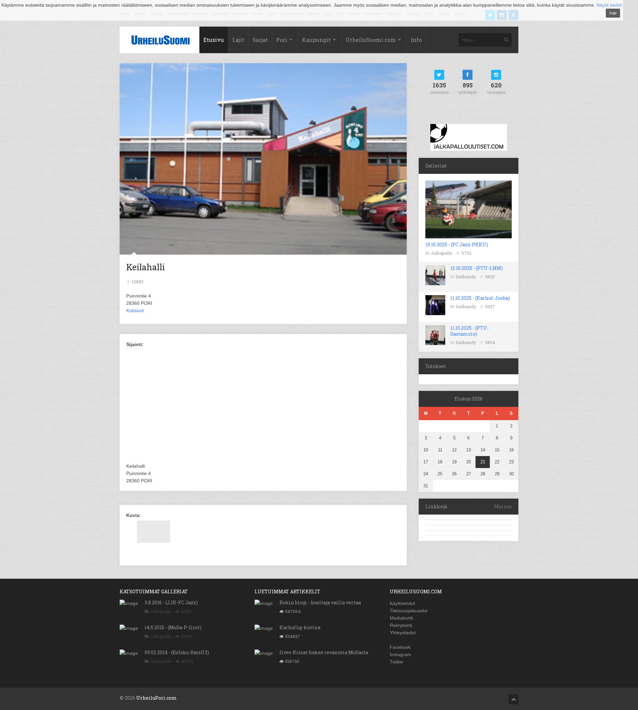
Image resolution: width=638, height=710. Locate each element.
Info (416, 39)
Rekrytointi (401, 625)
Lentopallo (161, 661)
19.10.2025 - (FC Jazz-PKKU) (456, 244)
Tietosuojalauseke (409, 610)
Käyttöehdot (402, 603)
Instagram (400, 654)
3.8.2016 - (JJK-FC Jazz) (171, 602)
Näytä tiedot (609, 5)
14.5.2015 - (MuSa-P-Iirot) (173, 627)
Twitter (397, 661)
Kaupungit (316, 39)
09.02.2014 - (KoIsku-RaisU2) (177, 652)
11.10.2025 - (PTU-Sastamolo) (469, 331)
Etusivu (213, 39)
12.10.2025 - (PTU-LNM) (476, 268)
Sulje (613, 13)
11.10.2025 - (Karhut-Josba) (480, 298)
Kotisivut (135, 310)
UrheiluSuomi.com (371, 39)
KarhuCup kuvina (299, 627)
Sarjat (260, 39)
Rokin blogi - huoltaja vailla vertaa (320, 602)
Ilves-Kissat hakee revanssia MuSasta (323, 652)
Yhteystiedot (403, 632)
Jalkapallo (442, 253)
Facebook (400, 647)
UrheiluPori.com (156, 698)
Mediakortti (401, 618)
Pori (281, 39)
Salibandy (466, 277)
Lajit (238, 39)
